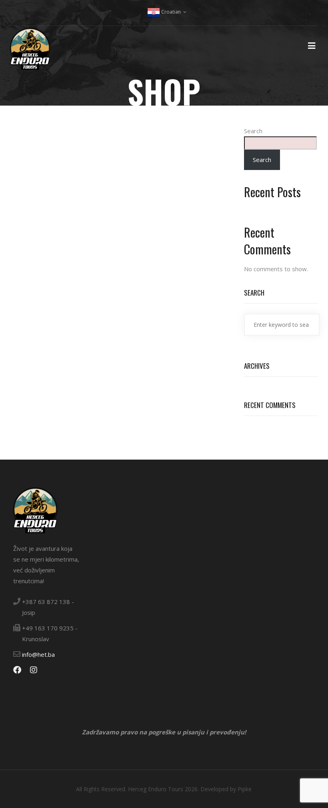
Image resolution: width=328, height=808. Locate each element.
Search (253, 131)
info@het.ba (38, 654)
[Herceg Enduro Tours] (30, 53)
